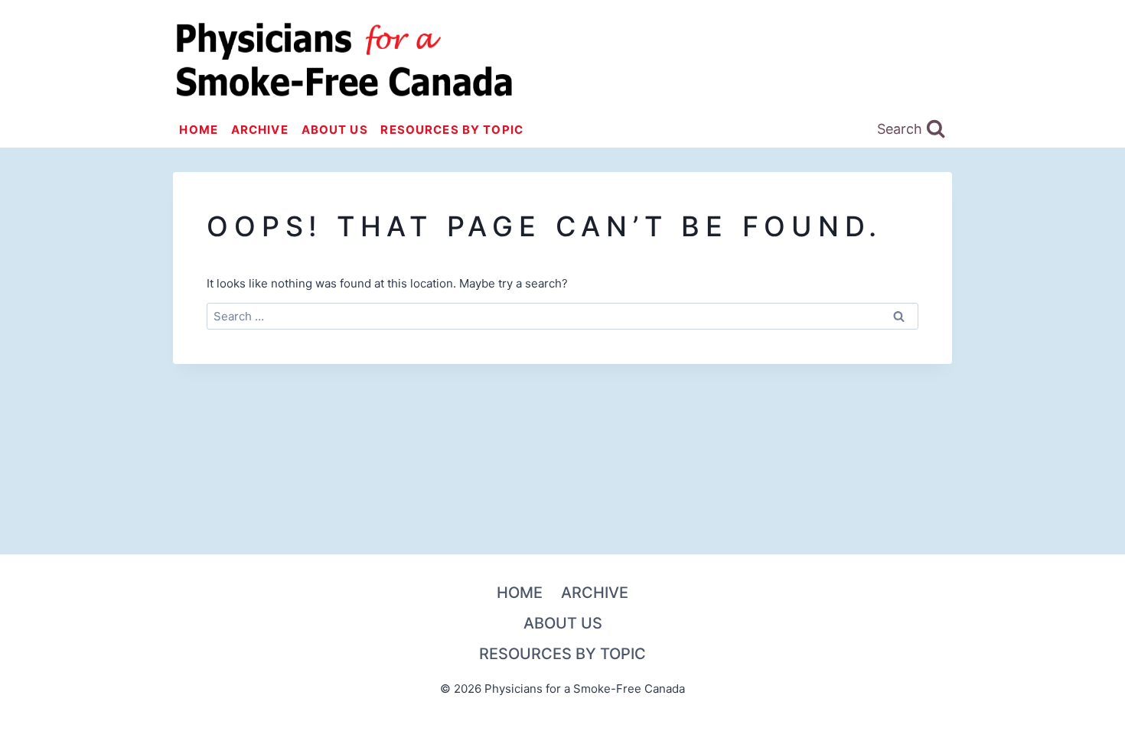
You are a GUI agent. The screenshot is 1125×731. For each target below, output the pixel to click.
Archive (260, 129)
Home (198, 129)
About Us (335, 129)
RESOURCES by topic (451, 129)
